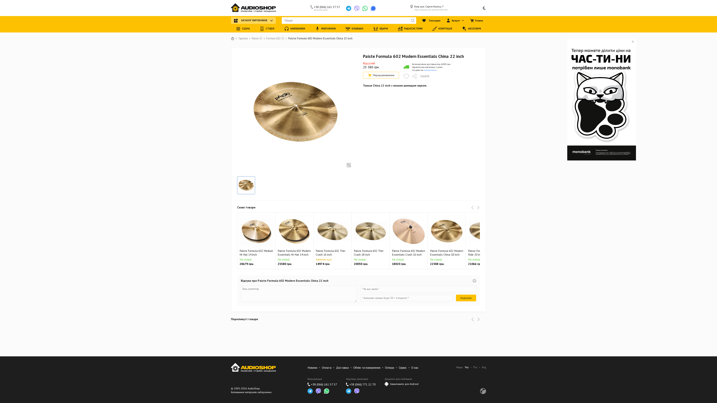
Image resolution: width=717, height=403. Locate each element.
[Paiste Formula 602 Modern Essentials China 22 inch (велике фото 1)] (246, 185)
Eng (484, 367)
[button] (473, 208)
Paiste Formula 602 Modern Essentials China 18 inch (446, 252)
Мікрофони (328, 28)
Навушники (297, 28)
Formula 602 (273, 38)
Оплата (326, 367)
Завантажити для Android (404, 384)
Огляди (389, 367)
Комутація (445, 28)
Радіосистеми (413, 28)
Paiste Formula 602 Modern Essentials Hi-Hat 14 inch (294, 252)
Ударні (383, 28)
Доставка (342, 367)
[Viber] (356, 8)
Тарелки (243, 38)
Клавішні (357, 28)
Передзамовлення (383, 75)
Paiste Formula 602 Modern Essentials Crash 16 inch (408, 252)
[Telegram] (348, 8)
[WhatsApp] (365, 8)
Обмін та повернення (366, 367)
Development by (483, 391)
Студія (270, 28)
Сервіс (403, 367)
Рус (475, 367)
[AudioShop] (253, 8)
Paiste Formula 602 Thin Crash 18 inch (368, 252)
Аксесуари (474, 28)
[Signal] (373, 8)
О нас (414, 367)
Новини (312, 367)
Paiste (255, 38)
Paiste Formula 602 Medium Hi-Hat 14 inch (256, 252)
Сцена (246, 28)
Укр (467, 367)
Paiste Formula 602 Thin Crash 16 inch (330, 252)
